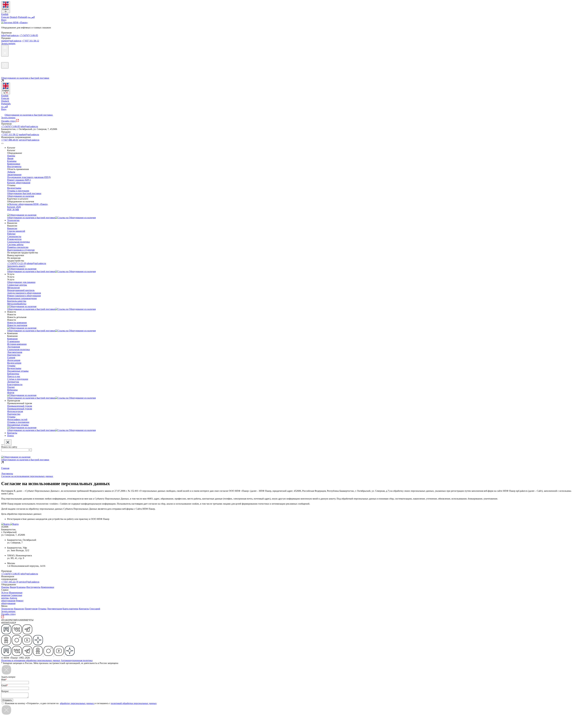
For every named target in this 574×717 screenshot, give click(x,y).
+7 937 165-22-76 (9, 582)
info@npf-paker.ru (10, 35)
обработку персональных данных (77, 703)
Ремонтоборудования (12, 602)
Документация (54, 608)
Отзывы (42, 608)
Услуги (4, 592)
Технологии (7, 608)
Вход (3, 20)
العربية (31, 17)
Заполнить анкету (16, 266)
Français (5, 17)
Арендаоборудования (9, 599)
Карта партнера (70, 608)
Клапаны (21, 587)
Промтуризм (31, 608)
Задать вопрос (8, 43)
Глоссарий (95, 608)
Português (23, 17)
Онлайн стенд (8, 121)
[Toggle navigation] (2, 143)
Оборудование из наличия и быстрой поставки (29, 115)
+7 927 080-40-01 (9, 140)
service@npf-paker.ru (29, 140)
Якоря (13, 587)
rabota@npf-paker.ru (36, 263)
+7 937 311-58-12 (30, 40)
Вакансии (19, 608)
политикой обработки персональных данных (134, 703)
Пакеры (5, 587)
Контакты (84, 608)
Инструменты (33, 587)
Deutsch (13, 17)
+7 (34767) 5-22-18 (16, 263)
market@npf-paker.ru (11, 40)
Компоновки (47, 587)
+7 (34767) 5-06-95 (28, 35)
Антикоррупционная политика (77, 660)
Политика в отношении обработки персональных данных (30, 660)
